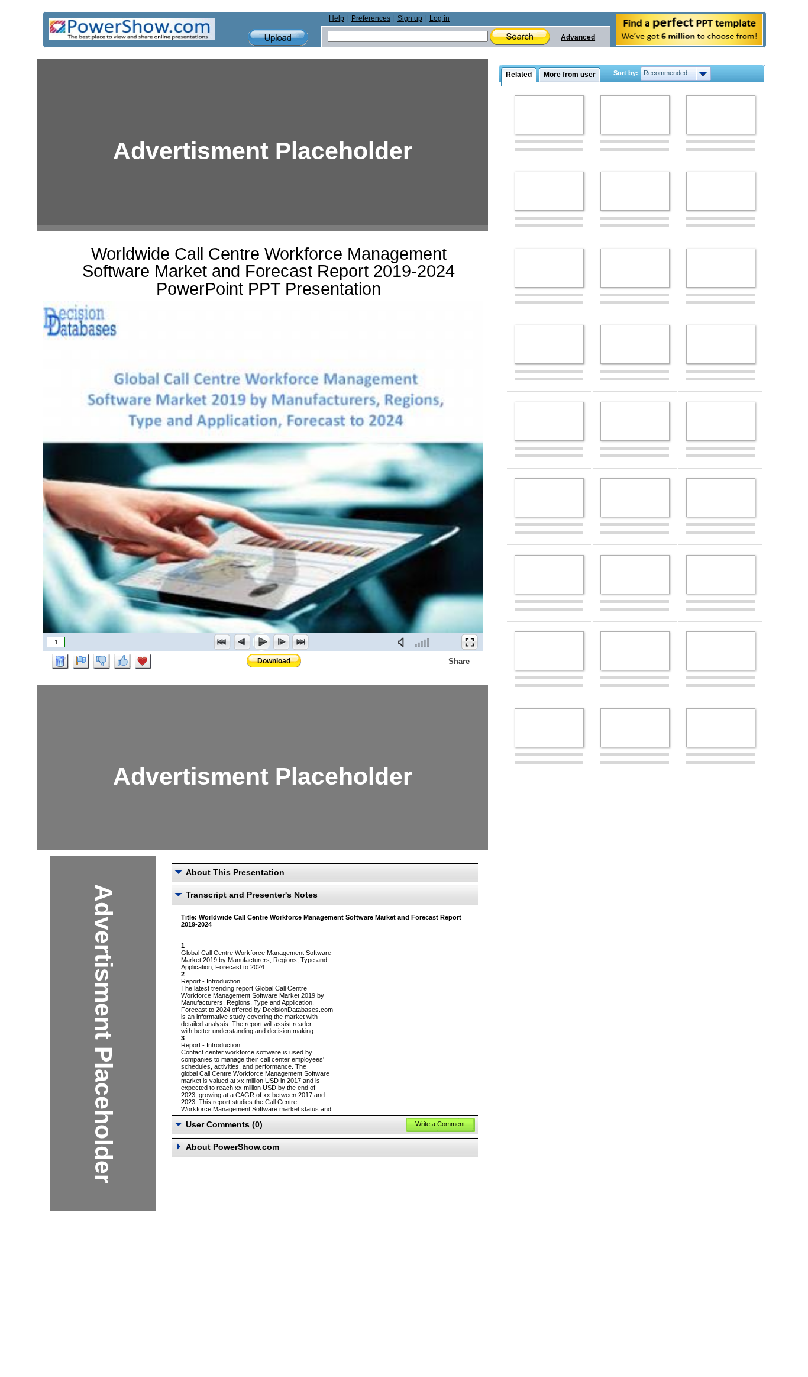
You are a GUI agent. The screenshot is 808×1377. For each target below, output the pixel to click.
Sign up (409, 18)
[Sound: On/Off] (403, 642)
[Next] (281, 642)
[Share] (441, 661)
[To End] (300, 642)
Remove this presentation (60, 661)
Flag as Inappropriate (81, 661)
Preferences (370, 18)
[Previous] (242, 642)
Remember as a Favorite (143, 661)
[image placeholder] (549, 114)
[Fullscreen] (470, 642)
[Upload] (278, 37)
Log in (439, 18)
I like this (122, 661)
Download (273, 661)
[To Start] (222, 642)
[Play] (261, 642)
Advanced (578, 37)
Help (336, 18)
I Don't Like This (101, 661)
